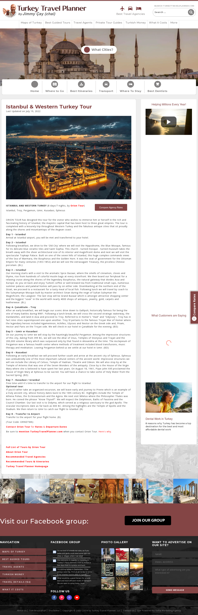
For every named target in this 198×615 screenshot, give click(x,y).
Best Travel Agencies (130, 13)
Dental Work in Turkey (159, 419)
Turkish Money (135, 22)
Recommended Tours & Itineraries (27, 461)
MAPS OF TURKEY (13, 551)
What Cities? (101, 50)
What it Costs (158, 22)
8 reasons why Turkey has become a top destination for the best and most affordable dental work (168, 426)
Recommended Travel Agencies (26, 456)
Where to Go (54, 91)
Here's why (105, 431)
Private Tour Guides (109, 22)
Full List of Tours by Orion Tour (25, 447)
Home (34, 91)
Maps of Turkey (31, 22)
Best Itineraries (81, 91)
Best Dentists (158, 91)
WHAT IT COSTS (13, 589)
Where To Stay (130, 91)
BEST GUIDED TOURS (16, 559)
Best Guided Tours (57, 22)
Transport (106, 91)
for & (36, 426)
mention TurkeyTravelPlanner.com (41, 431)
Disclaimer (54, 610)
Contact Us (129, 610)
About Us (22, 610)
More (173, 22)
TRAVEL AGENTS (13, 566)
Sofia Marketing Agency (168, 610)
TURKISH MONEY (13, 574)
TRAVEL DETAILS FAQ (16, 581)
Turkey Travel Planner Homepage (27, 466)
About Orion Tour (17, 451)
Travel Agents (82, 22)
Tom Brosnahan (37, 610)
